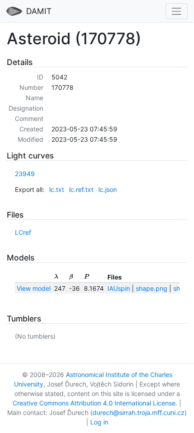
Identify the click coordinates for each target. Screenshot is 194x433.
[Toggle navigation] (177, 11)
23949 (25, 173)
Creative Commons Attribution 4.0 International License (94, 403)
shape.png (151, 288)
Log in (99, 422)
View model (34, 288)
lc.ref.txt (81, 189)
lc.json (107, 189)
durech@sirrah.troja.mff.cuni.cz (138, 412)
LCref (23, 232)
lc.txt (56, 189)
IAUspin (118, 288)
